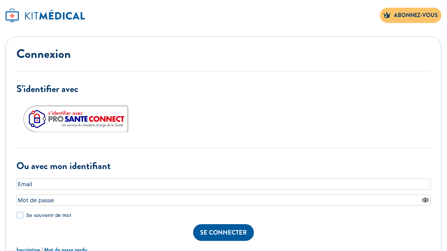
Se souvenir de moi (48, 215)
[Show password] (425, 200)
